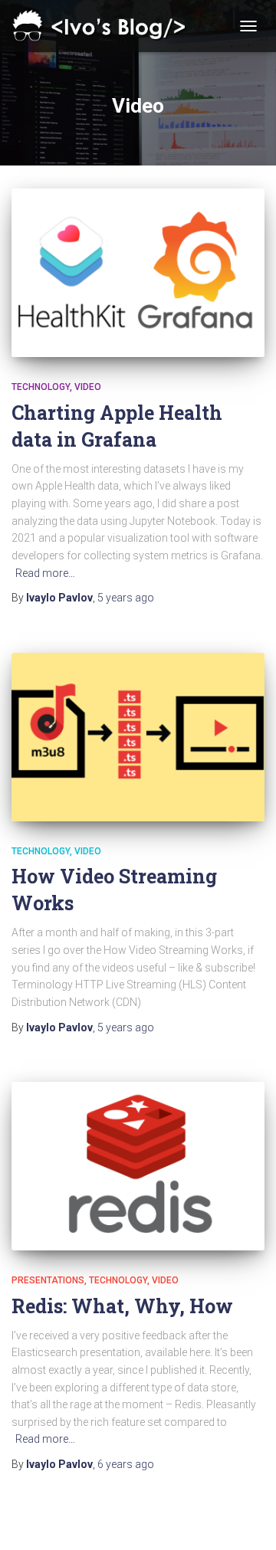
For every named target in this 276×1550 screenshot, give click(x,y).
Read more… (45, 573)
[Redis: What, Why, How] (138, 1166)
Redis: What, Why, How (122, 1306)
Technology (41, 387)
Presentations (48, 1280)
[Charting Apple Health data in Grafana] (138, 272)
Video (87, 387)
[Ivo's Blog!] (107, 26)
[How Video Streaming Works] (138, 737)
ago (125, 597)
